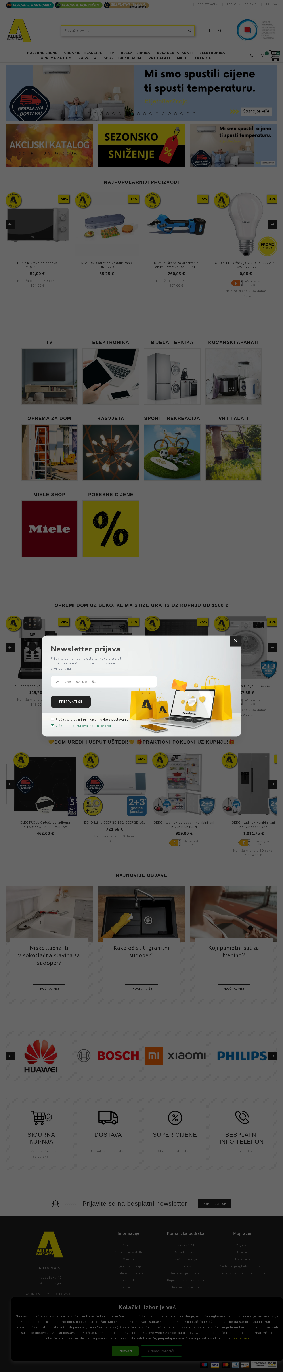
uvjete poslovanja (114, 719)
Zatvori (235, 640)
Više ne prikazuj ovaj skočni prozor (83, 726)
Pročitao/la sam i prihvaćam (92, 719)
